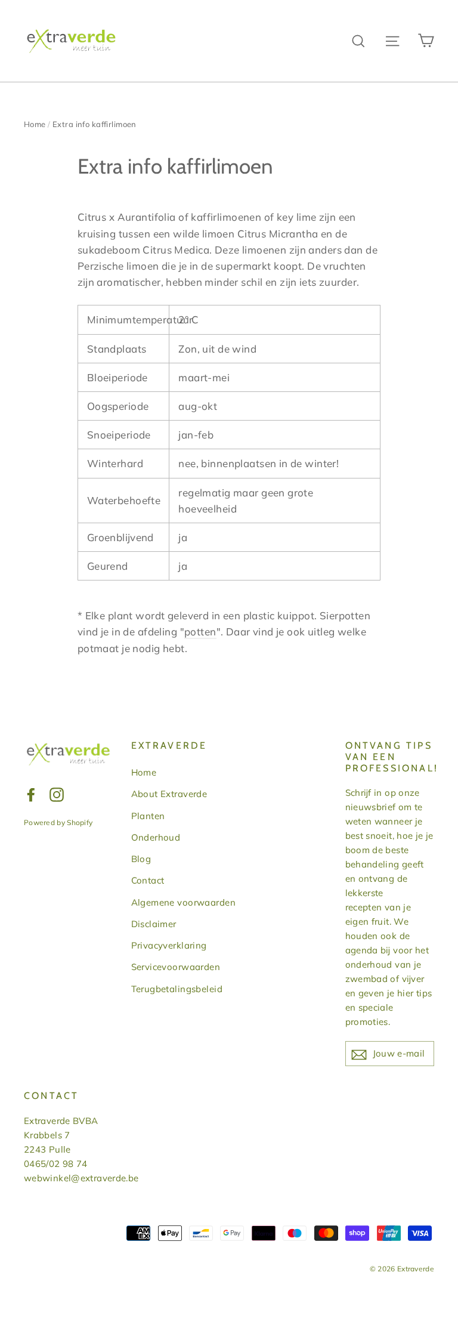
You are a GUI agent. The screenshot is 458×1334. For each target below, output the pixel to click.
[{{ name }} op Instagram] (56, 793)
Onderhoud (156, 837)
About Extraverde (169, 793)
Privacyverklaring (169, 945)
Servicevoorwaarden (176, 966)
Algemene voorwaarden (183, 902)
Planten (148, 816)
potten (200, 631)
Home (35, 124)
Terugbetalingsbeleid (177, 989)
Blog (141, 858)
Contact (148, 880)
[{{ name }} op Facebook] (31, 793)
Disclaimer (154, 924)
